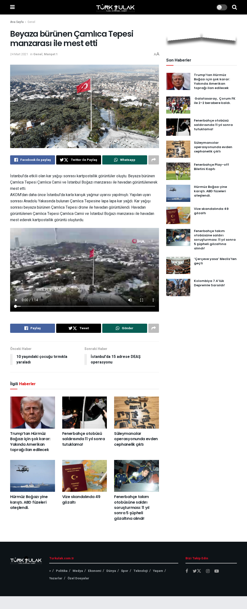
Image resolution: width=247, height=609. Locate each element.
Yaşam (158, 570)
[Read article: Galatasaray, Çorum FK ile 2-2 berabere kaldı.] (178, 105)
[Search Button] (234, 7)
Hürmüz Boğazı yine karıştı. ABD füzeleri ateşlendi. (29, 502)
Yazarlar (55, 578)
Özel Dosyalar (78, 578)
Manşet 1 (51, 54)
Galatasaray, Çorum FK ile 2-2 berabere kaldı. (214, 100)
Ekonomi (94, 570)
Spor (124, 570)
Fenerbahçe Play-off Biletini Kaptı (211, 166)
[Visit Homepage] (115, 7)
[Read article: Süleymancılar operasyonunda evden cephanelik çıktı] (136, 413)
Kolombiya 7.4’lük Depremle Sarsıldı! (209, 283)
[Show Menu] (12, 7)
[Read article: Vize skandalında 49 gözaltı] (84, 476)
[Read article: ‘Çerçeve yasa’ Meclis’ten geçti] (178, 265)
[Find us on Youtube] (216, 571)
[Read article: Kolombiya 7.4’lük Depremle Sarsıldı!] (178, 287)
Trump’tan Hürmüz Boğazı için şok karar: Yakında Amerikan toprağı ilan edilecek (30, 441)
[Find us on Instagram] (208, 571)
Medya (78, 570)
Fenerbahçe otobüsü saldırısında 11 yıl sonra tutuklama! (83, 439)
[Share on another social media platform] (153, 159)
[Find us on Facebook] (186, 571)
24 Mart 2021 (19, 54)
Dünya (111, 570)
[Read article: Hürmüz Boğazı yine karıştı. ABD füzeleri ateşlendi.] (32, 476)
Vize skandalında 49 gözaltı (81, 499)
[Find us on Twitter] (197, 571)
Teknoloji (140, 570)
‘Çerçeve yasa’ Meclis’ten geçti (215, 261)
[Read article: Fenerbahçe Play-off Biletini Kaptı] (178, 171)
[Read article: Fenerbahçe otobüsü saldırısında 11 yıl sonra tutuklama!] (84, 413)
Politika (62, 570)
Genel (31, 22)
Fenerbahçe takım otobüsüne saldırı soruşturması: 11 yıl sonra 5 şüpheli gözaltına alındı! (131, 507)
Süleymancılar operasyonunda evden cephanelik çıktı (136, 439)
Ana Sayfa (17, 22)
